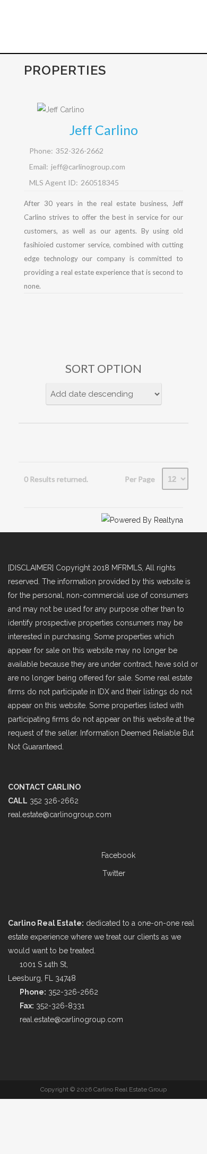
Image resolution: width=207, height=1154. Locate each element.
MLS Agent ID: (53, 182)
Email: (38, 166)
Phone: (41, 150)
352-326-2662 (80, 150)
